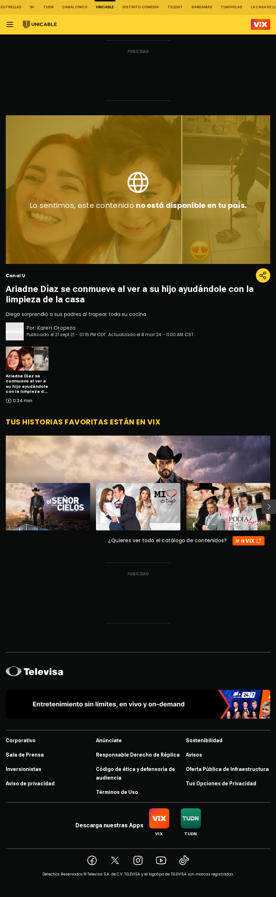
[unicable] (40, 24)
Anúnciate (109, 740)
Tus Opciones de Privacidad (221, 783)
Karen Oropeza (56, 328)
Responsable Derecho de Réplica (138, 755)
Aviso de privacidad (30, 783)
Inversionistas (23, 769)
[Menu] (9, 24)
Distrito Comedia (141, 7)
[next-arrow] (269, 506)
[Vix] (260, 24)
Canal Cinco (74, 7)
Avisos (194, 755)
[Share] (263, 275)
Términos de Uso (117, 792)
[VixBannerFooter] (138, 704)
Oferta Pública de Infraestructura (227, 769)
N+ (32, 7)
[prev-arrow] (1, 507)
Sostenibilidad (204, 740)
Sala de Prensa (25, 755)
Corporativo (21, 740)
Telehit (175, 7)
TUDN (48, 7)
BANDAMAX (202, 7)
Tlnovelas (231, 7)
